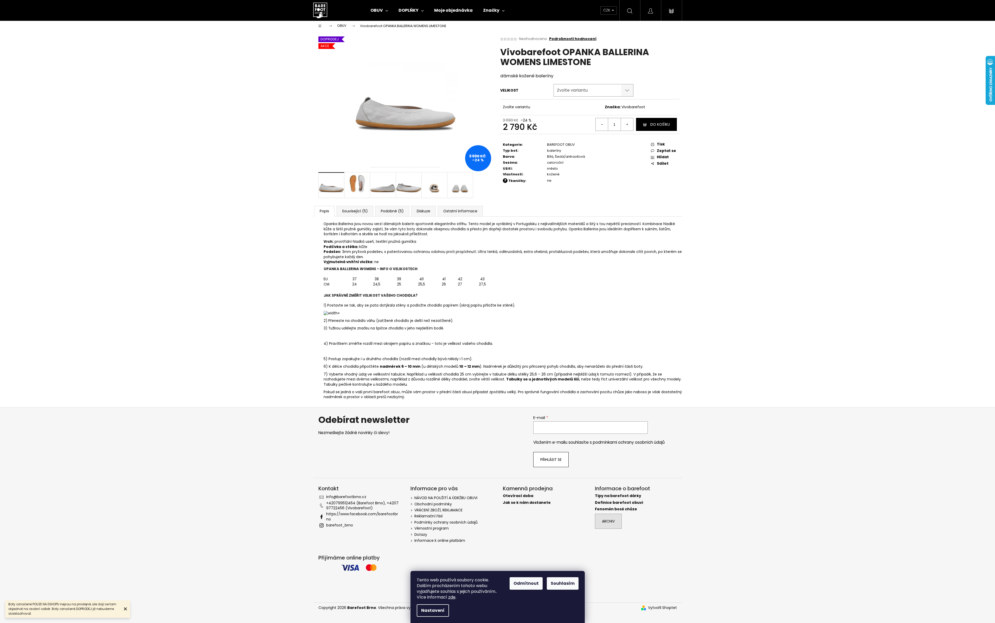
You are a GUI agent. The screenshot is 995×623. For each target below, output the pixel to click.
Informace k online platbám (439, 540)
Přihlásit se (551, 459)
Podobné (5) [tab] (392, 211)
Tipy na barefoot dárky (618, 496)
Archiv (608, 521)
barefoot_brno (339, 525)
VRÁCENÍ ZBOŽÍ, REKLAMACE (438, 510)
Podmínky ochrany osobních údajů (446, 522)
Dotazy (420, 534)
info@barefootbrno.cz (346, 496)
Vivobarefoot (633, 107)
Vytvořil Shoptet (662, 607)
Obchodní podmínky (433, 504)
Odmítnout (526, 583)
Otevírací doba (518, 496)
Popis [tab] (324, 211)
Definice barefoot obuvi (619, 503)
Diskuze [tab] (423, 211)
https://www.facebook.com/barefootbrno (362, 516)
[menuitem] (379, 10)
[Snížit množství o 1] (602, 124)
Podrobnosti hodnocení (572, 38)
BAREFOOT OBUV (561, 144)
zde (451, 597)
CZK (607, 10)
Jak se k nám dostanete (527, 503)
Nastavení (433, 610)
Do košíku (660, 124)
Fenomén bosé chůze (616, 509)
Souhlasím (563, 583)
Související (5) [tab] (355, 211)
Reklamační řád (428, 516)
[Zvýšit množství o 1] (627, 124)
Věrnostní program (431, 528)
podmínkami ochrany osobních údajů (629, 442)
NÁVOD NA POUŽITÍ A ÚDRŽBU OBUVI (445, 497)
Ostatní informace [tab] (460, 211)
